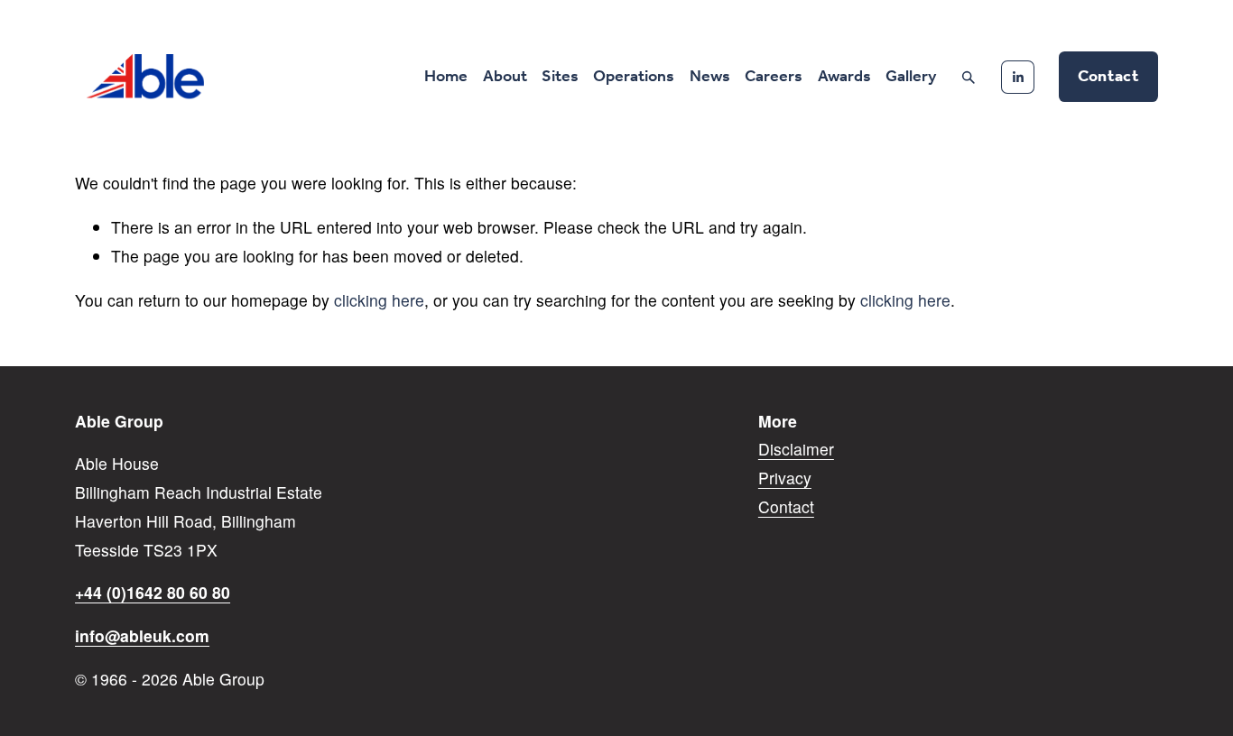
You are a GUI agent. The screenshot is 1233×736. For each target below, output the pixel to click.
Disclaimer (796, 448)
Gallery (910, 76)
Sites (560, 76)
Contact (1108, 76)
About (505, 76)
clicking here (379, 300)
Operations (633, 76)
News (710, 76)
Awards (844, 76)
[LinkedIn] (1017, 77)
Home (446, 76)
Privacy (784, 477)
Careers (773, 76)
